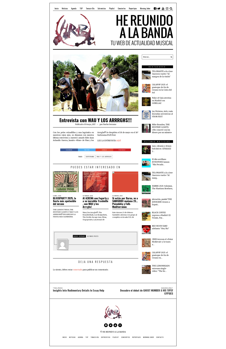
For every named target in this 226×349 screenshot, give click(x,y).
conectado (77, 270)
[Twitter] (159, 8)
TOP (86, 337)
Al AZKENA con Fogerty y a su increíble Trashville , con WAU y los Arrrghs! (96, 202)
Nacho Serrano (109, 124)
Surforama (90, 157)
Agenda (80, 337)
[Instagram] (167, 8)
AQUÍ (118, 140)
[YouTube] (163, 8)
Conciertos (125, 337)
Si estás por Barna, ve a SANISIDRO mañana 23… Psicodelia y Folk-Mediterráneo (125, 202)
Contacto (160, 337)
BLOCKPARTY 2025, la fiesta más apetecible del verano (64, 201)
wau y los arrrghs (104, 157)
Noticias (72, 337)
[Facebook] (155, 8)
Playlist (116, 337)
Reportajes (136, 337)
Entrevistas (105, 337)
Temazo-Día (95, 337)
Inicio (65, 337)
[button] (170, 57)
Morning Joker (148, 337)
